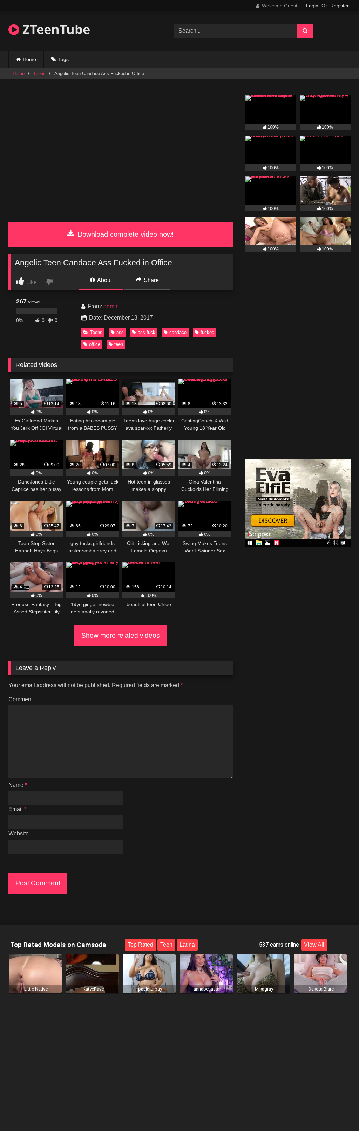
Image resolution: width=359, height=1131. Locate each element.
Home (29, 59)
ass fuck (146, 332)
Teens (39, 73)
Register (339, 5)
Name (17, 785)
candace (178, 332)
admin (111, 306)
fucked (207, 332)
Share (150, 280)
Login (312, 5)
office (94, 344)
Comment (20, 699)
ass (120, 332)
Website (18, 833)
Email (17, 809)
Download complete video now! (124, 234)
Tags (63, 59)
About (104, 280)
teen (118, 344)
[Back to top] (337, 1110)
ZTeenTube (54, 29)
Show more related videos (120, 635)
